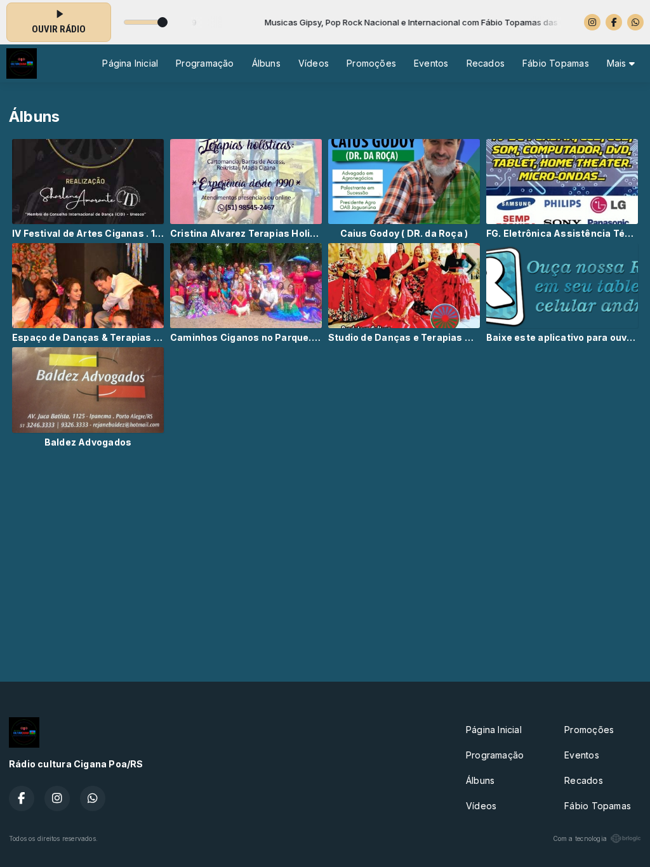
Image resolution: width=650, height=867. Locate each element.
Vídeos (313, 63)
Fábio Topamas (555, 63)
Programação (205, 63)
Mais (618, 63)
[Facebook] (614, 22)
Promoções (371, 63)
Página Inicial (130, 63)
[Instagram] (592, 22)
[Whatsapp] (635, 22)
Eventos (431, 63)
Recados (486, 63)
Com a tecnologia (580, 838)
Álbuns (266, 63)
